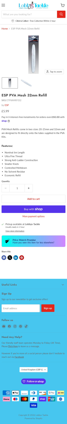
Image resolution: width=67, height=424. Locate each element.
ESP (7, 105)
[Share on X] (9, 257)
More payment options (33, 216)
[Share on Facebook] (4, 257)
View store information (14, 231)
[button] (10, 83)
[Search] (61, 14)
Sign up (48, 308)
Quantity (6, 181)
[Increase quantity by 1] (29, 188)
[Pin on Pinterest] (21, 257)
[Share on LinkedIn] (15, 257)
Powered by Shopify (33, 418)
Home (5, 28)
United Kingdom (32, 369)
